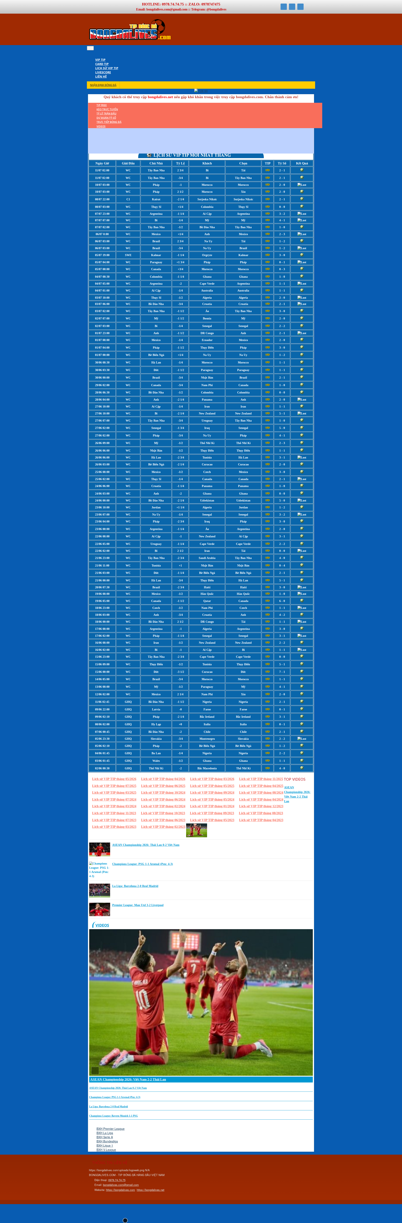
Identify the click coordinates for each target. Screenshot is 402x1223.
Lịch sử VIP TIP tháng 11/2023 (114, 813)
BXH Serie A (105, 1137)
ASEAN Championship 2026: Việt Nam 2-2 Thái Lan (128, 1079)
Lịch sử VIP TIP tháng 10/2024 (163, 792)
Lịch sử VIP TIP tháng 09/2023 (212, 813)
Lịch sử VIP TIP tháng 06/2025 (163, 786)
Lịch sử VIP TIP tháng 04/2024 (261, 799)
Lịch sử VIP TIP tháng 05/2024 (212, 799)
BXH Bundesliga (107, 1141)
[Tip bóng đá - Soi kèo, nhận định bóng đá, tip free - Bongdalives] (130, 39)
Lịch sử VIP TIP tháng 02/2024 (163, 806)
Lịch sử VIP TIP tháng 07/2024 (114, 799)
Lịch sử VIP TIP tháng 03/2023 (114, 827)
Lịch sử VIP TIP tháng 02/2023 (163, 827)
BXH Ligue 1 (105, 1145)
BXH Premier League (111, 1129)
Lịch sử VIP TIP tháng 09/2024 (212, 792)
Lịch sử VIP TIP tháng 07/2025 (114, 786)
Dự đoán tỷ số (106, 118)
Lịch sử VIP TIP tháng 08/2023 (261, 813)
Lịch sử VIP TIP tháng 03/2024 (114, 806)
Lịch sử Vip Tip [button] (106, 68)
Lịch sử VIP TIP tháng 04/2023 (261, 820)
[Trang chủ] (97, 55)
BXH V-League (106, 1149)
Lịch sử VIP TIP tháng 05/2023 (212, 820)
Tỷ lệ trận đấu (106, 113)
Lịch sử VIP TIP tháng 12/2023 (261, 806)
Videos (101, 126)
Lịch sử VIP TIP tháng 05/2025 (212, 786)
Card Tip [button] (102, 64)
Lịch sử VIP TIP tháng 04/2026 (163, 779)
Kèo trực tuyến (107, 109)
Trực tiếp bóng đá (109, 122)
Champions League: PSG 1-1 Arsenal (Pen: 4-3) (142, 864)
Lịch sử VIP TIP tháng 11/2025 (261, 779)
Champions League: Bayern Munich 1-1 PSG (113, 1115)
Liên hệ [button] (101, 76)
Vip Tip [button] (100, 60)
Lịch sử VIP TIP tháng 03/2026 (212, 779)
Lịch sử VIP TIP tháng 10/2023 (163, 813)
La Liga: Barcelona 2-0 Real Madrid (135, 886)
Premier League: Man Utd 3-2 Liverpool (138, 905)
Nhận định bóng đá (103, 85)
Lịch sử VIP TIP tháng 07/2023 (114, 820)
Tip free (102, 105)
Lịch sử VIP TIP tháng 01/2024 (212, 806)
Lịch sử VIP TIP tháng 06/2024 (163, 799)
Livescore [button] (103, 72)
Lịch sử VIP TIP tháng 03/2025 (114, 792)
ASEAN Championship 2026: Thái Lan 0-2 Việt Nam (145, 845)
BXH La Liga (105, 1133)
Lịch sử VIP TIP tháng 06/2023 (163, 820)
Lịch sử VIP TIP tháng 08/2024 (261, 792)
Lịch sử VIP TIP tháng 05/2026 (114, 779)
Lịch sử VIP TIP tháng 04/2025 (261, 786)
